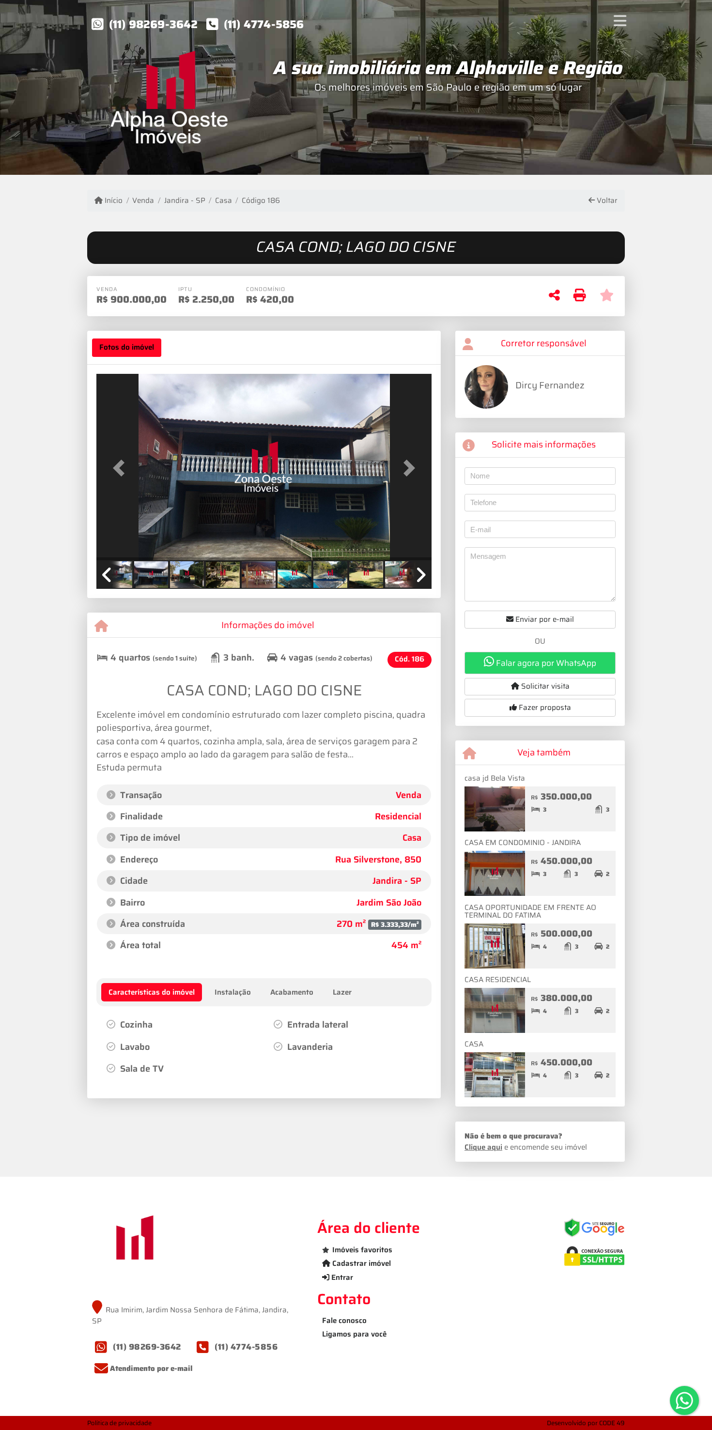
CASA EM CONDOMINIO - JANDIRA (522, 842)
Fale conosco (344, 1320)
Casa (223, 200)
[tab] (126, 347)
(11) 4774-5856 (264, 24)
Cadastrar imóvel (360, 1263)
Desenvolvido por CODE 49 (586, 1423)
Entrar (341, 1277)
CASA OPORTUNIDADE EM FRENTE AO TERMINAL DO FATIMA (530, 912)
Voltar (606, 200)
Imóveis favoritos (362, 1250)
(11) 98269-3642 (153, 24)
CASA (473, 1044)
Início (113, 200)
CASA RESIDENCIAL (497, 979)
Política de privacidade (119, 1423)
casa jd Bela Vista (494, 778)
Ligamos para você (354, 1334)
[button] (121, 468)
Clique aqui (483, 1147)
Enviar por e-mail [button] (543, 619)
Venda (143, 200)
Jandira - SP (184, 200)
